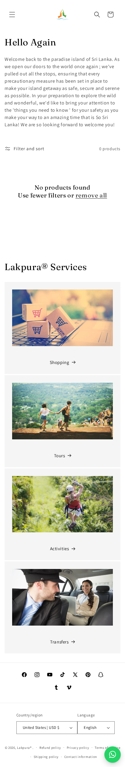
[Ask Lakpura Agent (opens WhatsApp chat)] (112, 754)
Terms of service (107, 748)
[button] (12, 14)
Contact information (80, 757)
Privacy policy (78, 748)
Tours (59, 455)
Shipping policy (46, 757)
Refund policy (50, 748)
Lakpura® (24, 747)
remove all (91, 195)
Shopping (59, 362)
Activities (59, 548)
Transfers (59, 642)
